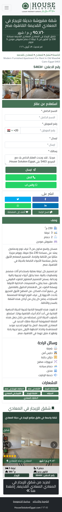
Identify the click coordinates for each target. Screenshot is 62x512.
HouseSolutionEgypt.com (27, 507)
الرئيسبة (56, 54)
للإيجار (17, 475)
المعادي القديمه (25, 54)
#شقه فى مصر (34, 389)
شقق (48, 54)
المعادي (39, 54)
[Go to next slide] (54, 444)
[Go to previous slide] (8, 444)
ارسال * (53, 138)
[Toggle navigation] (6, 7)
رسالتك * (52, 151)
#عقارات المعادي (31, 398)
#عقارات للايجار (51, 389)
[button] (31, 84)
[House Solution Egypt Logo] (39, 7)
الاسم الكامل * (49, 111)
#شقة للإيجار (32, 393)
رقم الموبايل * (49, 123)
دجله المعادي (15, 460)
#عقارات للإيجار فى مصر (14, 389)
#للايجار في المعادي (13, 393)
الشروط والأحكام (41, 501)
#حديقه (50, 393)
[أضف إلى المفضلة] (5, 438)
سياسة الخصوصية (21, 501)
